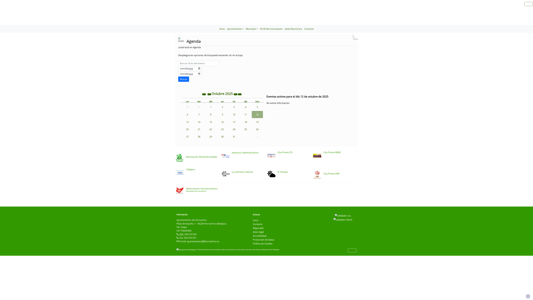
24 (234, 129)
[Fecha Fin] (190, 74)
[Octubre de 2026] (236, 94)
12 (257, 114)
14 (199, 122)
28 (199, 136)
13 (187, 122)
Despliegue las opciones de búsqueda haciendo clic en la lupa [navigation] (210, 55)
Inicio (222, 28)
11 (245, 114)
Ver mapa (182, 227)
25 (245, 129)
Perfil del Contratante (271, 28)
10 (234, 114)
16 (222, 122)
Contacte (309, 28)
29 (210, 136)
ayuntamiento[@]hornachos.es (203, 241)
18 (245, 122)
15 (210, 122)
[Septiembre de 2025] (210, 94)
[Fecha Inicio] (190, 68)
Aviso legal (258, 231)
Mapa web (258, 228)
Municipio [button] (251, 28)
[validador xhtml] (343, 219)
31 (234, 136)
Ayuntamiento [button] (234, 28)
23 (222, 129)
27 (187, 136)
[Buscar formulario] (183, 79)
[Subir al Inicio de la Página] (528, 296)
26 (257, 129)
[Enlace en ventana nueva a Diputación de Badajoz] (187, 249)
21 (199, 129)
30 (222, 136)
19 (257, 122)
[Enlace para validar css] (343, 215)
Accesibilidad (259, 235)
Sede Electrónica (293, 28)
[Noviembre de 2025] (240, 94)
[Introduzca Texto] (198, 63)
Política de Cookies (262, 243)
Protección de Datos (263, 239)
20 (187, 129)
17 (234, 122)
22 (210, 129)
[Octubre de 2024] (204, 94)
